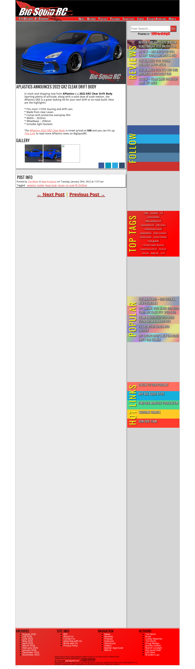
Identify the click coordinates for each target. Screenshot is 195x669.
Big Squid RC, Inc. (72, 661)
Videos (140, 19)
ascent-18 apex (160, 237)
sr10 (163, 253)
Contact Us (69, 638)
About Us (68, 636)
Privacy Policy (70, 645)
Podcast (102, 19)
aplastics (31, 185)
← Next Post (51, 194)
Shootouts (128, 19)
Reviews (91, 19)
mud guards (153, 241)
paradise (154, 213)
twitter (115, 164)
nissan (61, 185)
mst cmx (145, 253)
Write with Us (70, 643)
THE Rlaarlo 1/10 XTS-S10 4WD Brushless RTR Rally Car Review (158, 71)
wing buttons (145, 233)
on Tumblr (157, 148)
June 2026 (27, 638)
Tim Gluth (150, 641)
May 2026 (27, 641)
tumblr (122, 164)
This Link (29, 133)
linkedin (108, 164)
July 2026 (27, 636)
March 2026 (28, 645)
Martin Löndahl (153, 647)
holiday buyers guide (153, 229)
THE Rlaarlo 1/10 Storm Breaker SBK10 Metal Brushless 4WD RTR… (154, 62)
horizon (162, 249)
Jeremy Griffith (153, 645)
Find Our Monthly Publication (158, 402)
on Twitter (157, 139)
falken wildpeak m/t (153, 221)
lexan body (51, 185)
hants (146, 213)
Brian (148, 636)
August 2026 (29, 634)
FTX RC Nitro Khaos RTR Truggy (154, 328)
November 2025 (31, 654)
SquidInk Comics (149, 412)
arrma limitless (153, 217)
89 (17, 666)
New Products (49, 181)
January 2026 (29, 650)
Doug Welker (152, 643)
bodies (40, 185)
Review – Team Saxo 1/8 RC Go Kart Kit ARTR (158, 80)
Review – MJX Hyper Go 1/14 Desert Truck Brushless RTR (157, 53)
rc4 (161, 213)
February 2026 (30, 647)
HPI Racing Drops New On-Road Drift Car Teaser (158, 337)
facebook (101, 164)
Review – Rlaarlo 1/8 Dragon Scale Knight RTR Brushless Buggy (157, 44)
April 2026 (27, 643)
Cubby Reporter (153, 638)
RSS (65, 634)
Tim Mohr (33, 181)
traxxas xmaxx (145, 237)
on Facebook (153, 129)
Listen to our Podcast (153, 384)
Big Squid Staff (153, 650)
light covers (161, 225)
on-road (70, 185)
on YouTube (155, 166)
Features (115, 19)
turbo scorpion (160, 233)
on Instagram (152, 157)
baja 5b (154, 253)
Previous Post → (87, 194)
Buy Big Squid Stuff (152, 393)
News (81, 19)
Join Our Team (148, 421)
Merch (172, 19)
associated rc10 (147, 225)
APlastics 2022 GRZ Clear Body (47, 130)
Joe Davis (150, 652)
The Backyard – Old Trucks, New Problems (157, 301)
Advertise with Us (72, 641)
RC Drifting (81, 185)
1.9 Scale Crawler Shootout (153, 245)
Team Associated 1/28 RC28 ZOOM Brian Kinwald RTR (156, 319)
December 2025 (30, 652)
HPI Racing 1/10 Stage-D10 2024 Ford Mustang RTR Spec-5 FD (159, 310)
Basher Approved (156, 19)
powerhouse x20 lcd (148, 249)
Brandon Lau (152, 654)
